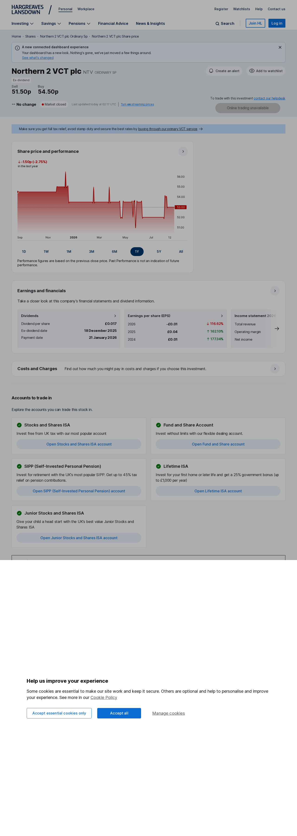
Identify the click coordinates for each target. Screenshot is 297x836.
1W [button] (46, 251)
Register (221, 9)
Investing (20, 23)
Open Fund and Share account (218, 444)
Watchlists (241, 9)
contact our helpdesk (269, 98)
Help (259, 9)
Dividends (30, 315)
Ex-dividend (21, 80)
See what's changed (38, 58)
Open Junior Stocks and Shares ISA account (78, 537)
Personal (65, 9)
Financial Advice (113, 23)
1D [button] (24, 251)
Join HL (255, 23)
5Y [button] (159, 251)
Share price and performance (48, 151)
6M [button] (114, 251)
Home (16, 36)
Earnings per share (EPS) (149, 315)
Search (227, 23)
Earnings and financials (41, 290)
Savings (48, 23)
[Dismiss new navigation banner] (280, 47)
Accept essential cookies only (59, 713)
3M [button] (91, 251)
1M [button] (69, 251)
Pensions (77, 23)
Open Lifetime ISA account (218, 491)
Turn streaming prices (137, 104)
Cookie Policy (103, 697)
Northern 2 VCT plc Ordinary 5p (63, 36)
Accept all (119, 713)
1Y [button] (137, 251)
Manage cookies (168, 713)
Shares (30, 36)
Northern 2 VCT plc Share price (115, 36)
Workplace (85, 9)
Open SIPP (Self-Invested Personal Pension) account (79, 491)
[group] (102, 251)
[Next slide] (272, 328)
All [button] (181, 251)
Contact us (276, 9)
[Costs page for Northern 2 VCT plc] (148, 369)
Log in (276, 23)
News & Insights (150, 23)
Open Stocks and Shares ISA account (79, 444)
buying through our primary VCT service (167, 129)
